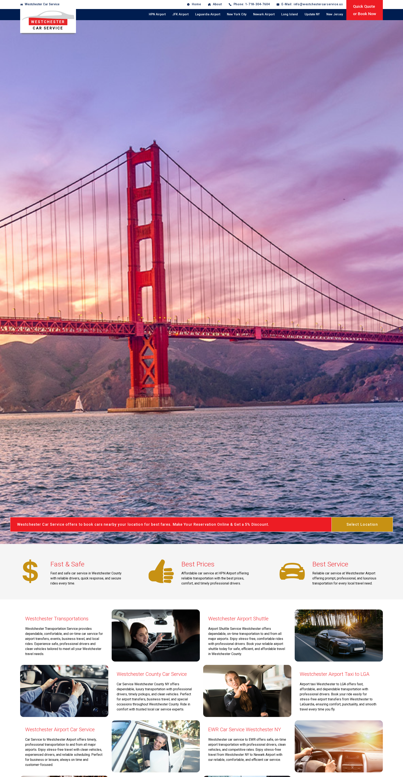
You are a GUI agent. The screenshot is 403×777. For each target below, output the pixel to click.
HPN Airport (157, 14)
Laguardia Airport (207, 14)
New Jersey (334, 14)
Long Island (289, 14)
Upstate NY (312, 14)
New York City (236, 14)
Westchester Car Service (42, 4)
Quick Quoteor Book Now (364, 10)
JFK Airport (180, 14)
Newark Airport (264, 14)
